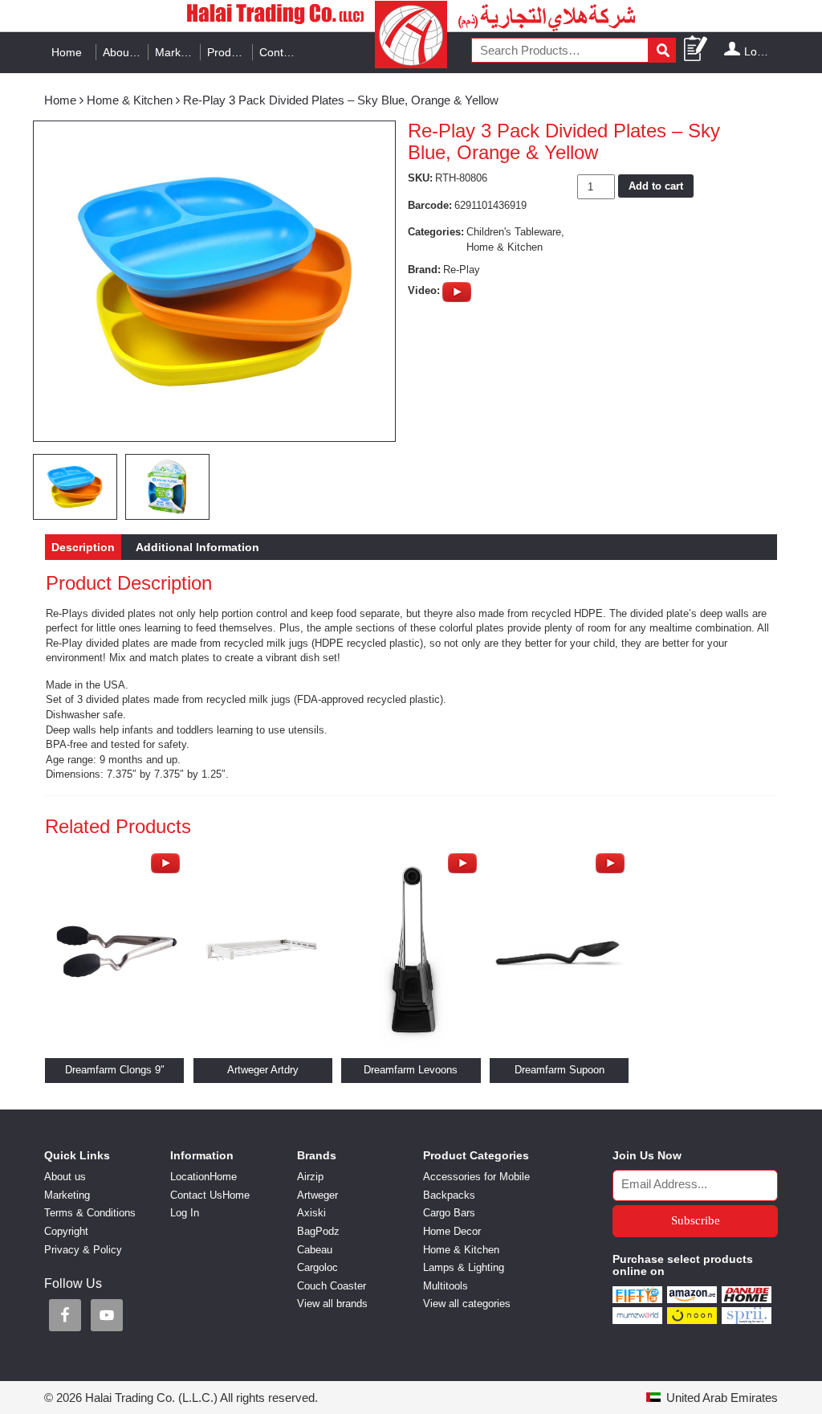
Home (66, 52)
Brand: (424, 270)
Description (83, 547)
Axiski (311, 1213)
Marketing (178, 52)
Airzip (310, 1177)
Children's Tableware (513, 232)
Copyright (66, 1231)
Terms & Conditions (90, 1213)
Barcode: (430, 205)
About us (125, 52)
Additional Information (197, 547)
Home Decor (452, 1231)
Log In (760, 51)
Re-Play (461, 270)
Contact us (282, 52)
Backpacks (449, 1195)
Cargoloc (317, 1267)
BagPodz (318, 1231)
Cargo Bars (449, 1213)
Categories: (436, 232)
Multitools (445, 1286)
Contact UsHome (210, 1195)
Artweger (317, 1195)
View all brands (332, 1304)
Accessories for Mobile (476, 1177)
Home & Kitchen (130, 100)
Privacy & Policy (83, 1250)
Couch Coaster (331, 1286)
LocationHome (203, 1177)
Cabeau (314, 1250)
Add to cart (656, 186)
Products (229, 52)
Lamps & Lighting (463, 1267)
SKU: (420, 178)
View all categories (467, 1304)
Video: (424, 290)
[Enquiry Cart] (697, 49)
